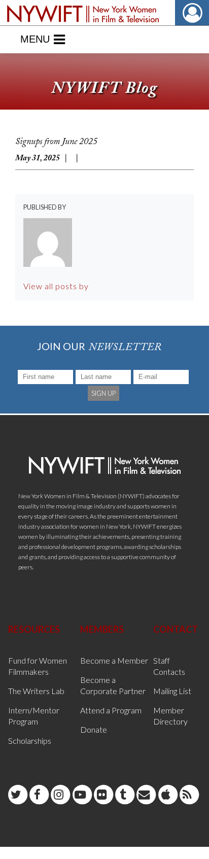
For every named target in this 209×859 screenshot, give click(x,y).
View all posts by (56, 286)
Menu (35, 39)
